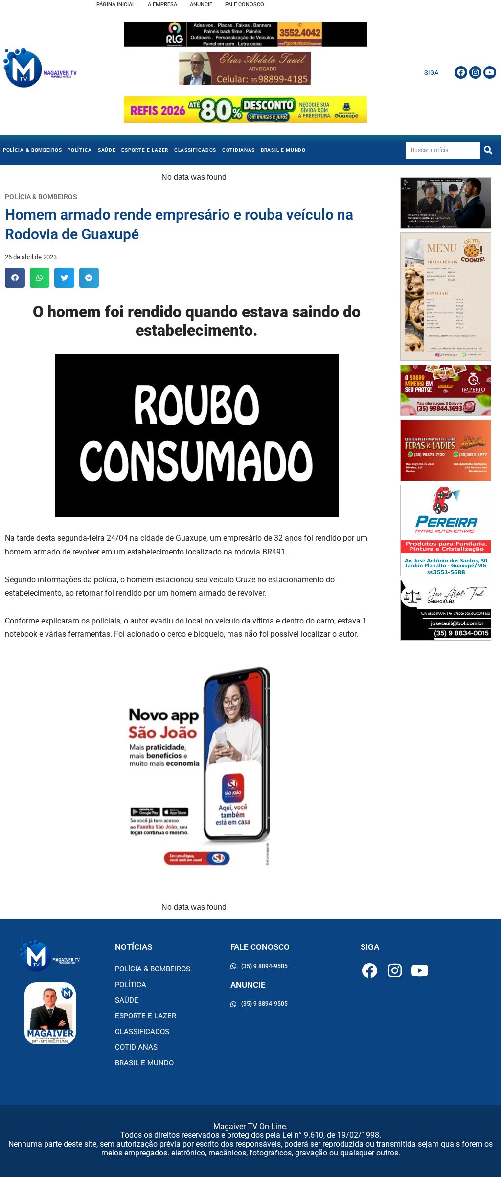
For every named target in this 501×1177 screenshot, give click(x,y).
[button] (15, 278)
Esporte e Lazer (144, 150)
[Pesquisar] (488, 150)
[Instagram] (475, 72)
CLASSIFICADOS (195, 150)
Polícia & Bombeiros (32, 150)
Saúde (107, 150)
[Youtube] (489, 72)
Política (80, 150)
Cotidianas (238, 150)
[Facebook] (461, 72)
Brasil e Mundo (283, 150)
